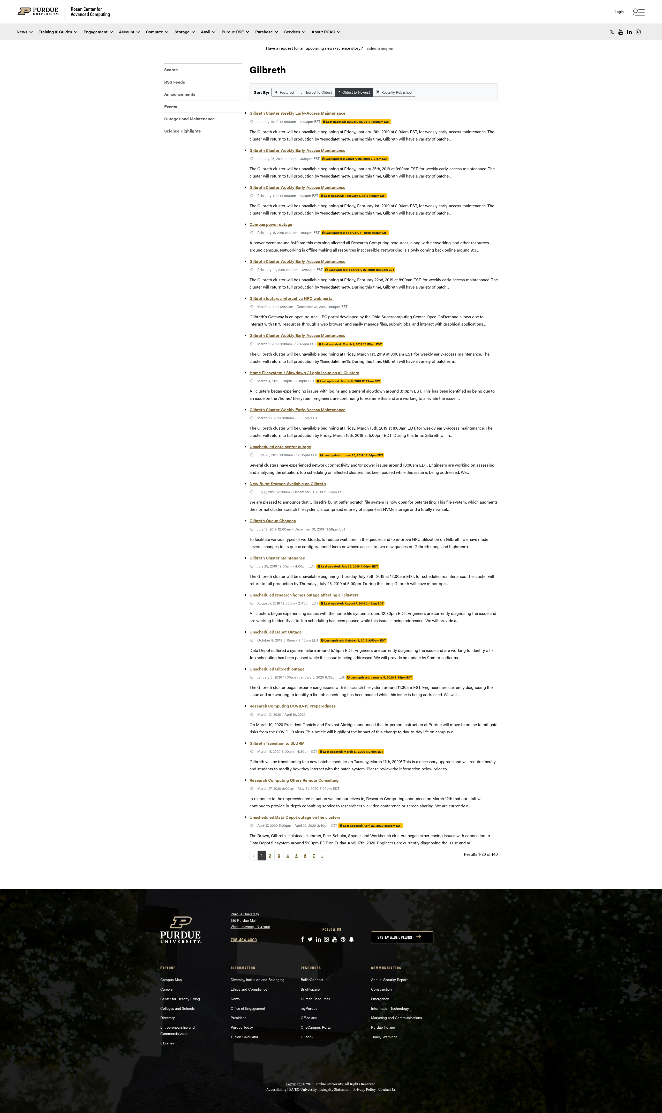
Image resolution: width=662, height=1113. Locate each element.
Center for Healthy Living (180, 998)
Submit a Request (380, 48)
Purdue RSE (233, 32)
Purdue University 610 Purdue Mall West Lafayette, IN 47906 (250, 920)
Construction (381, 989)
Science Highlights (182, 131)
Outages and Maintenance (189, 119)
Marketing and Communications (396, 1017)
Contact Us (387, 1089)
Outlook (307, 1036)
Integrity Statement (335, 1089)
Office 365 (309, 1017)
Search (171, 69)
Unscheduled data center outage (280, 446)
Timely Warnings (384, 1036)
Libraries (167, 1042)
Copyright (294, 1084)
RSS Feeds (174, 82)
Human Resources (315, 998)
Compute (154, 32)
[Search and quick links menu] (638, 12)
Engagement (96, 32)
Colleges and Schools (177, 1008)
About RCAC (323, 32)
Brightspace (310, 989)
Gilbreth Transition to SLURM (277, 743)
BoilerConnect (312, 979)
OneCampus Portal (316, 1027)
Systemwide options (395, 937)
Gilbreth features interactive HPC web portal (292, 298)
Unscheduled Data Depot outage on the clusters (295, 817)
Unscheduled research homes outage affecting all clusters (304, 595)
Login (619, 11)
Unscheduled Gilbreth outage (277, 669)
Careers (166, 989)
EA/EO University (303, 1089)
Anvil (205, 32)
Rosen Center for (90, 11)
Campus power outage (271, 224)
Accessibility (276, 1089)
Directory (167, 1017)
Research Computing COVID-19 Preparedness (293, 706)
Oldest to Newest (355, 92)
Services (292, 32)
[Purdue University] (40, 13)
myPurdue (309, 1008)
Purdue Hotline (383, 1027)
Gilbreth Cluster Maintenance (277, 558)
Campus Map (171, 979)
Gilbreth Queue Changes (273, 521)
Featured (286, 92)
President (238, 1017)
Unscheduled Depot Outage (276, 632)
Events (170, 106)
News (22, 32)
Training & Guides (55, 32)
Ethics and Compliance (249, 989)
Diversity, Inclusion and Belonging (257, 979)
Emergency (380, 998)
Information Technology (390, 1008)
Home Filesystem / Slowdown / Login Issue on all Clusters (304, 372)
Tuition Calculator (244, 1036)
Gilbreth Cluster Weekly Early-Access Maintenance (297, 113)
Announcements (179, 94)
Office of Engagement (248, 1008)
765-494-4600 (244, 939)
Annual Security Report (389, 979)
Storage (182, 32)
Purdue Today (242, 1027)
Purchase (264, 32)
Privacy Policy (364, 1089)
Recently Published (396, 92)
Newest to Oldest (317, 92)
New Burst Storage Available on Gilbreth (288, 484)
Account (126, 32)
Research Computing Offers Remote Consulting (294, 780)
